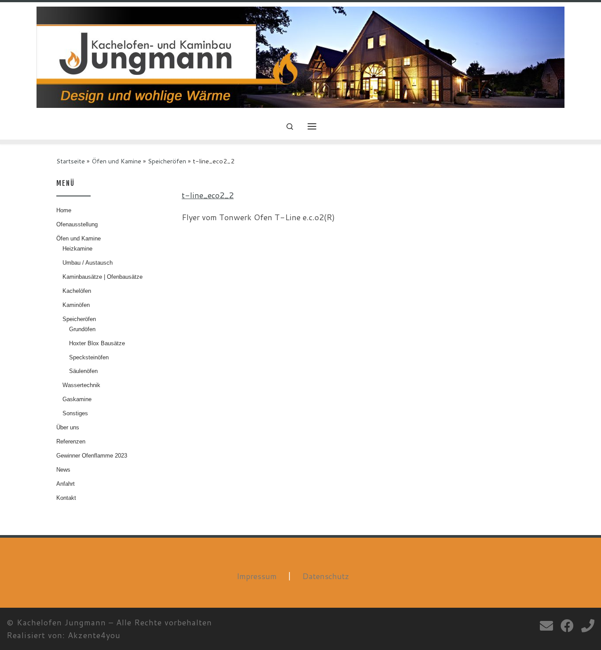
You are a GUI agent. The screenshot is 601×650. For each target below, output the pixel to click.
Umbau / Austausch (87, 262)
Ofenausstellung (77, 224)
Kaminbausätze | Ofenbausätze (102, 276)
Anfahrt (65, 483)
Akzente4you (94, 635)
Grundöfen (82, 329)
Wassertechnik (81, 385)
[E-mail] (546, 625)
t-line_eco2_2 (208, 195)
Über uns (67, 427)
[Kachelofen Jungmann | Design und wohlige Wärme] (300, 57)
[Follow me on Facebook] (567, 625)
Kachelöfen (76, 291)
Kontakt (66, 498)
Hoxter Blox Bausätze (97, 343)
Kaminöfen (76, 305)
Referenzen (70, 441)
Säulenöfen (83, 371)
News (63, 469)
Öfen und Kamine (116, 161)
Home (63, 210)
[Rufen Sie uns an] (587, 625)
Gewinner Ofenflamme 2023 (91, 455)
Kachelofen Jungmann (61, 622)
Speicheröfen (167, 161)
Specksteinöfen (89, 357)
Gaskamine (77, 399)
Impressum (257, 576)
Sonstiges (75, 413)
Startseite (70, 161)
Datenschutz (325, 576)
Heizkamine (77, 248)
